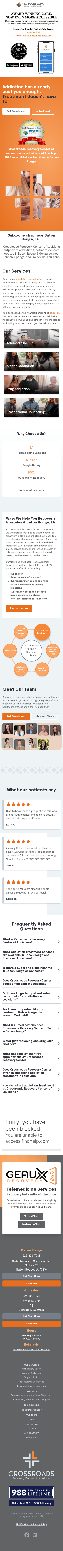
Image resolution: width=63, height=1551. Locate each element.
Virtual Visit (31, 1437)
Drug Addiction (31, 1377)
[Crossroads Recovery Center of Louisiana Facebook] (27, 1536)
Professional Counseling (31, 1382)
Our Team (31, 1415)
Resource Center (32, 1410)
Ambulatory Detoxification (29, 279)
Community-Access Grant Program (31, 1400)
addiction (55, 313)
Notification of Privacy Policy (31, 1524)
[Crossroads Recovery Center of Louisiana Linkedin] (35, 1536)
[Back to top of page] (57, 1535)
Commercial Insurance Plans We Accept (31, 1395)
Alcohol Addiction (31, 1373)
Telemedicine (31, 1405)
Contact (31, 1429)
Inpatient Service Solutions (31, 1386)
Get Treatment (31, 1433)
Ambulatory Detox (31, 1369)
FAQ (32, 1420)
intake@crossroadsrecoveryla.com (31, 1350)
